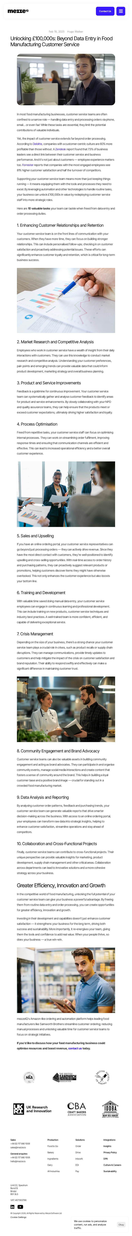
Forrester (27, 165)
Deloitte (37, 144)
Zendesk (60, 149)
